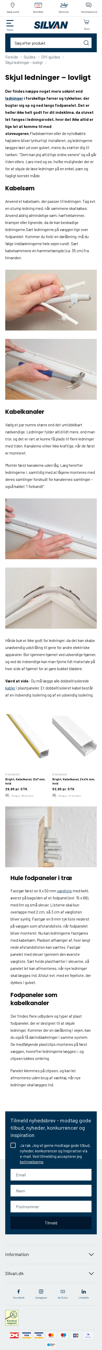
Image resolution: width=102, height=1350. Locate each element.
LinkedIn (83, 1297)
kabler (10, 688)
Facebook (18, 1297)
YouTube (62, 1297)
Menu (10, 29)
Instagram (41, 1297)
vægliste (64, 890)
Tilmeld (51, 1222)
